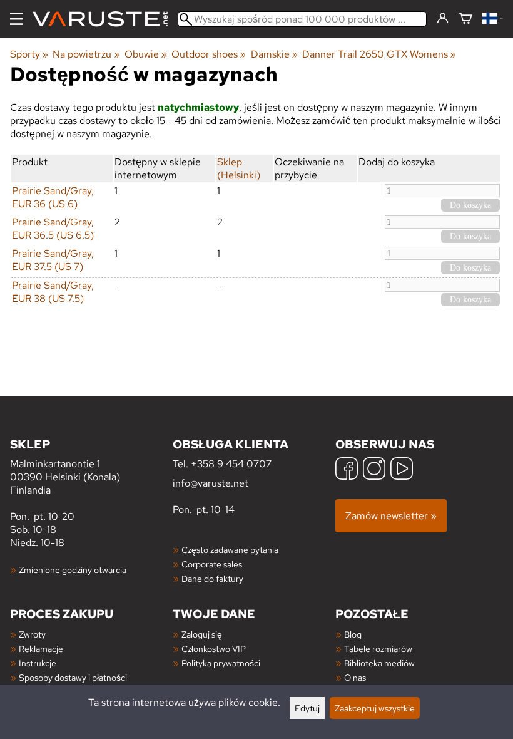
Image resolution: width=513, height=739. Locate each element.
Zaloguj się (201, 634)
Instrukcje (37, 663)
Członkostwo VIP (213, 648)
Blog (353, 634)
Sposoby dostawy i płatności (73, 677)
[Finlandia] (492, 19)
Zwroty (32, 634)
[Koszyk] (465, 19)
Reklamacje (41, 648)
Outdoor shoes (208, 54)
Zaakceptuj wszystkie (375, 708)
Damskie (274, 54)
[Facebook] (346, 470)
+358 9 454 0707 (231, 463)
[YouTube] (401, 470)
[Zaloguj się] (443, 18)
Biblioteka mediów (379, 663)
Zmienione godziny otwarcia (72, 570)
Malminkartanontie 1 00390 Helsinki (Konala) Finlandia (65, 466)
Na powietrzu (86, 54)
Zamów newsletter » (391, 515)
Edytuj (307, 708)
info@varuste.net (210, 483)
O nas (355, 677)
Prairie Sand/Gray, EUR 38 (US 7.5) (53, 292)
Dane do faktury (212, 578)
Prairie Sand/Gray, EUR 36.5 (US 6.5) (53, 228)
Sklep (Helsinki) (238, 168)
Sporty (29, 54)
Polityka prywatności (220, 663)
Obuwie (145, 54)
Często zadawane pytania (229, 550)
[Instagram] (374, 470)
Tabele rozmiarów (378, 648)
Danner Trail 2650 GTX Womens (379, 54)
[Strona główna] (105, 19)
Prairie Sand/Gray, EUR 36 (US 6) (53, 197)
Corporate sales (211, 564)
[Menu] (16, 19)
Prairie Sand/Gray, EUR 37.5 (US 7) (53, 260)
